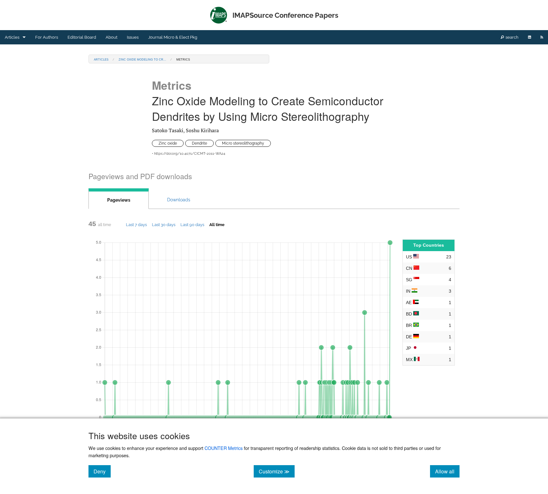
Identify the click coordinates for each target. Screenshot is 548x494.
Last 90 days (192, 224)
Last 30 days (163, 224)
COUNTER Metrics (224, 448)
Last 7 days (136, 224)
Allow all (447, 471)
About (111, 37)
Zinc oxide (168, 143)
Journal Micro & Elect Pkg (172, 37)
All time (217, 224)
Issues (133, 37)
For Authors (46, 37)
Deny (102, 471)
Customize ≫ (277, 471)
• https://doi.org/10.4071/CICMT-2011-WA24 (188, 154)
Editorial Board (82, 37)
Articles (12, 37)
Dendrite (199, 143)
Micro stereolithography (243, 143)
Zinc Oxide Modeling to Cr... (142, 59)
